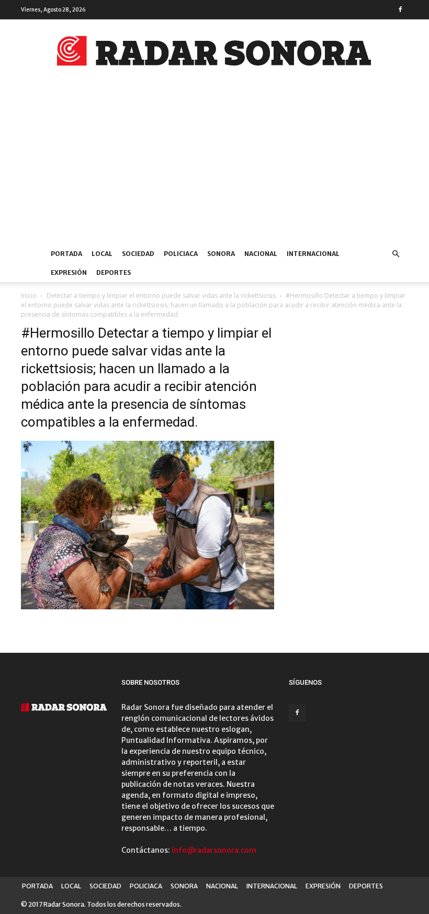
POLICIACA (181, 254)
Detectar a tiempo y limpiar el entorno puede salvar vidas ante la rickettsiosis (161, 295)
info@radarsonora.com (214, 850)
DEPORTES (113, 272)
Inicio (29, 295)
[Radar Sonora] (214, 54)
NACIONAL (260, 254)
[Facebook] (400, 9)
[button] (395, 254)
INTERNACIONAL (313, 254)
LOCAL (102, 254)
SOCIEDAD (138, 254)
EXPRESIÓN (69, 272)
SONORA (221, 254)
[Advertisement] (214, 166)
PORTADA (66, 254)
